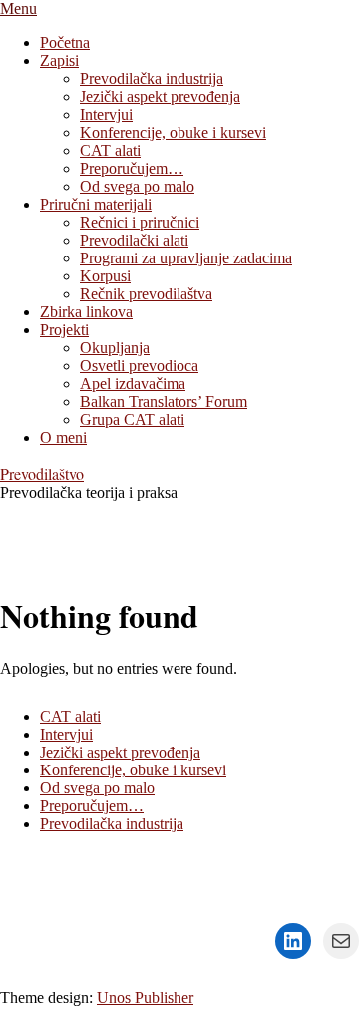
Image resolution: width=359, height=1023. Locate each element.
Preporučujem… (92, 805)
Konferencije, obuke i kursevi (133, 770)
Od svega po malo (97, 787)
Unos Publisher (145, 997)
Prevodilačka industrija (111, 823)
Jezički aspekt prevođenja (120, 752)
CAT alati (70, 716)
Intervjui (66, 734)
